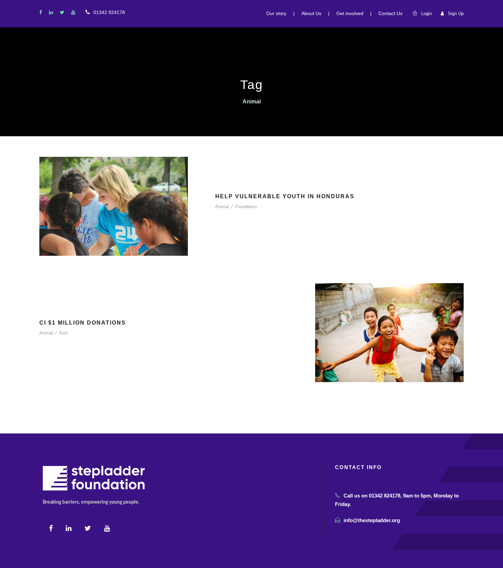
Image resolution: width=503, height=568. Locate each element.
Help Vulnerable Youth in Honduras (284, 196)
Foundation (246, 206)
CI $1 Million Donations (82, 323)
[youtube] (73, 12)
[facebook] (40, 12)
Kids (63, 333)
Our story (276, 13)
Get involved (349, 13)
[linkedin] (51, 12)
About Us (311, 13)
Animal (222, 206)
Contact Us (390, 13)
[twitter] (62, 12)
